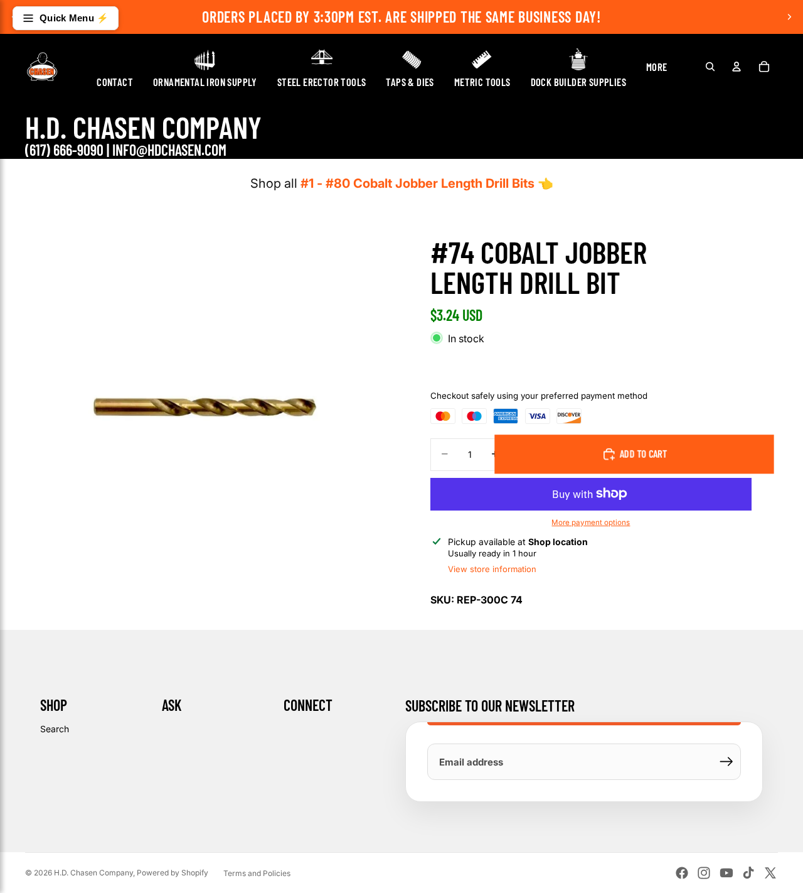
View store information (492, 569)
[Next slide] (789, 17)
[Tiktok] (748, 872)
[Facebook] (681, 872)
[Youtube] (726, 872)
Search (54, 728)
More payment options (590, 522)
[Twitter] (770, 872)
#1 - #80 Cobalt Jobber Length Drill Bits (417, 183)
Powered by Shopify (172, 872)
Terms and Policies (256, 873)
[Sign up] (726, 761)
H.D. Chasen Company (93, 872)
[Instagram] (703, 872)
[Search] (710, 66)
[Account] (736, 66)
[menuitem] (657, 67)
